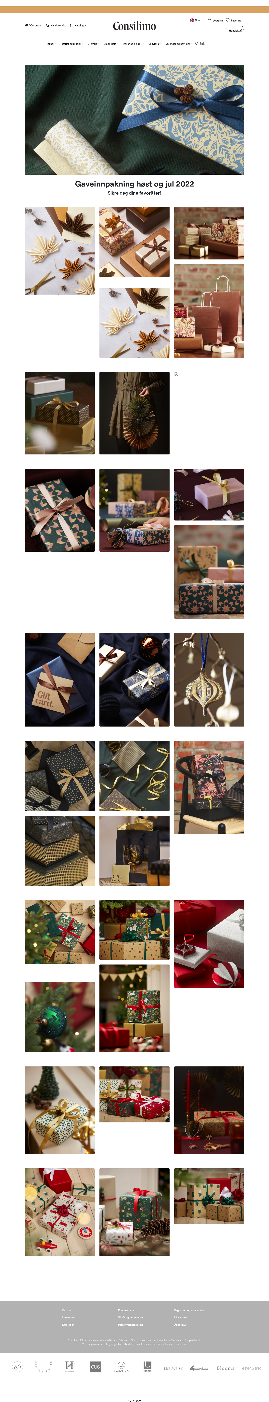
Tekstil (50, 44)
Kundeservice (58, 25)
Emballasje (110, 44)
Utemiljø (92, 44)
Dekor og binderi (132, 44)
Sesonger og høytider (177, 44)
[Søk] (196, 44)
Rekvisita (153, 44)
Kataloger (80, 25)
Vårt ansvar (36, 25)
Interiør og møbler (71, 44)
